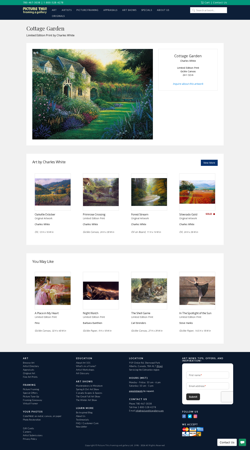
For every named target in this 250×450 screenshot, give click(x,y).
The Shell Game (140, 313)
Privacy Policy (30, 439)
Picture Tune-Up (31, 396)
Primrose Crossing (94, 214)
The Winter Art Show (86, 400)
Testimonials (82, 419)
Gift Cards (28, 428)
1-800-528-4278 (53, 2)
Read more (52, 203)
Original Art (29, 373)
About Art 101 (83, 362)
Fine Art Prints (30, 377)
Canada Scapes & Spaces (89, 393)
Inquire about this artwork (188, 83)
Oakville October (45, 214)
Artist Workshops (85, 369)
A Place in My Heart (47, 313)
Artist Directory (31, 366)
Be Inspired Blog (84, 412)
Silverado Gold (188, 214)
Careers (27, 431)
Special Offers (30, 393)
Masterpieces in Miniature (89, 385)
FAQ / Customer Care (87, 423)
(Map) (160, 366)
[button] (36, 53)
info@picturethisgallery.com (150, 410)
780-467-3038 (31, 2)
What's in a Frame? (86, 366)
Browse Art (28, 362)
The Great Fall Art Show (88, 396)
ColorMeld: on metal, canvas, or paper (42, 416)
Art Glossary (82, 373)
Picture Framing (31, 389)
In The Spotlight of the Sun (195, 313)
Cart (207, 2)
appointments (136, 391)
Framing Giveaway (32, 400)
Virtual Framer (30, 403)
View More (209, 162)
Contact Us (220, 2)
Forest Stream (139, 214)
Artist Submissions (33, 435)
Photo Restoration (32, 419)
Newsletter (81, 426)
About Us (80, 416)
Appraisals (28, 369)
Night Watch (90, 313)
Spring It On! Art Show (87, 389)
